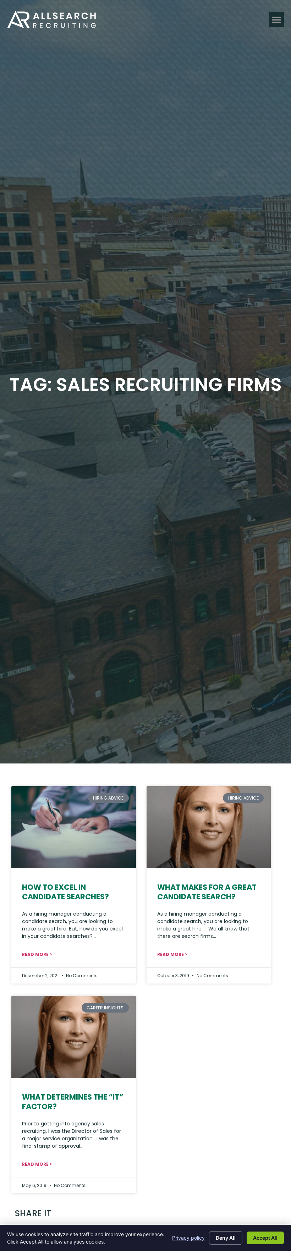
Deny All (226, 1238)
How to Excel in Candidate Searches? (65, 892)
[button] (276, 19)
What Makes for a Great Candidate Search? (207, 892)
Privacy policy (188, 1238)
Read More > (37, 954)
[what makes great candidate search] (209, 827)
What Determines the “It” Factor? (72, 1102)
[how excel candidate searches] (73, 827)
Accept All (265, 1238)
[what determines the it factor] (73, 1037)
